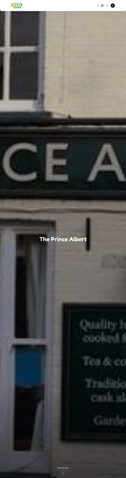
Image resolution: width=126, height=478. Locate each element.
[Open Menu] (113, 5)
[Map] (102, 5)
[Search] (107, 5)
